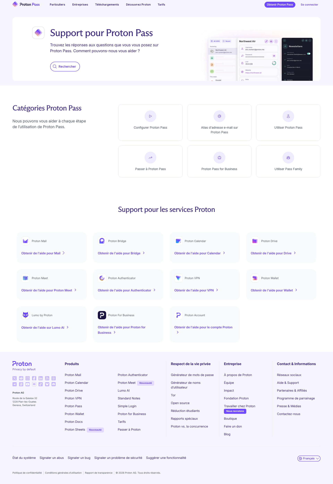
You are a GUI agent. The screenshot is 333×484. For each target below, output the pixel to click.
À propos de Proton (238, 375)
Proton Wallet (74, 414)
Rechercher (67, 66)
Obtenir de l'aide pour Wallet (272, 290)
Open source (180, 403)
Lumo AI (124, 390)
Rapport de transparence (99, 473)
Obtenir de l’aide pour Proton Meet (46, 290)
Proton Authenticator (133, 375)
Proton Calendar (76, 383)
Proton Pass (73, 406)
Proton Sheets (75, 429)
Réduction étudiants (185, 411)
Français (309, 458)
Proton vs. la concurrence (189, 426)
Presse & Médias (289, 406)
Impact (229, 390)
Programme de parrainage (296, 398)
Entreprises (80, 4)
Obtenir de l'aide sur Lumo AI (42, 328)
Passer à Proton (129, 429)
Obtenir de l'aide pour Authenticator (124, 290)
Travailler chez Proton (239, 406)
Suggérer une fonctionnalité (166, 458)
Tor (173, 395)
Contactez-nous (288, 414)
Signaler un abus (52, 458)
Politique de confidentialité (27, 473)
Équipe (229, 383)
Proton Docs (74, 422)
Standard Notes (129, 398)
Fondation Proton (236, 398)
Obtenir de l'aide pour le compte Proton (203, 327)
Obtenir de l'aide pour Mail (40, 253)
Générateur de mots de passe (192, 375)
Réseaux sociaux (289, 375)
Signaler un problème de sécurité (118, 458)
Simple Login (127, 406)
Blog (227, 434)
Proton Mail (73, 375)
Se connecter (309, 4)
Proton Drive (74, 390)
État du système (24, 458)
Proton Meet (126, 383)
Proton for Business (132, 414)
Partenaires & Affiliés (292, 390)
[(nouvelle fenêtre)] (14, 378)
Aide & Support (288, 383)
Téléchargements (107, 4)
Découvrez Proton (138, 4)
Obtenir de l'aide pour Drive (271, 253)
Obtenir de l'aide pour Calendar (197, 253)
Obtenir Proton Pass (280, 4)
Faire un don (233, 426)
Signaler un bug (79, 458)
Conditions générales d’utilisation (63, 473)
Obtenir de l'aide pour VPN (194, 290)
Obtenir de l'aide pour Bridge (119, 253)
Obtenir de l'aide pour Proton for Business (122, 330)
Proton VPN (73, 398)
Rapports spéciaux (184, 419)
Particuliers (57, 4)
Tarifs (161, 4)
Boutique (230, 419)
